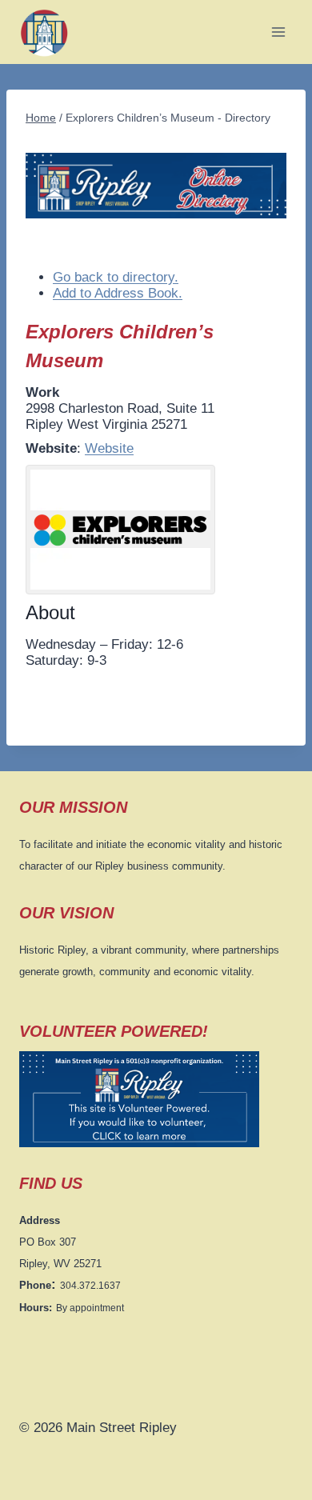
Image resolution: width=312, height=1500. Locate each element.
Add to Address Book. (117, 293)
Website (109, 448)
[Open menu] (278, 31)
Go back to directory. (115, 277)
